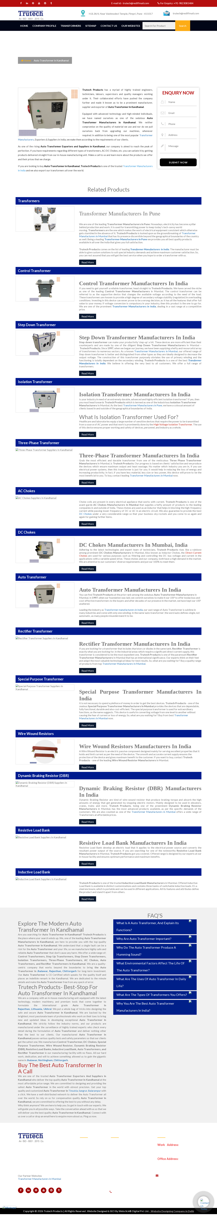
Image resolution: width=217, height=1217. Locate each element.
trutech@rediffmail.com (136, 3)
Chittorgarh (69, 970)
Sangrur (83, 1090)
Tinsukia (73, 1090)
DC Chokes (85, 513)
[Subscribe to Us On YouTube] (39, 3)
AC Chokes (119, 1173)
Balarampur (94, 1090)
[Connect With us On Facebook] (21, 3)
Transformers (71, 25)
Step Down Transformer (126, 1149)
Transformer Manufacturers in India (134, 306)
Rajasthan (55, 970)
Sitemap (90, 25)
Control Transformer (124, 1142)
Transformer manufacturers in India (123, 609)
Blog (84, 1181)
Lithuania (36, 1008)
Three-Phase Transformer (127, 1165)
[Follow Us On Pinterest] (33, 3)
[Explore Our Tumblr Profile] (51, 3)
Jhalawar (42, 970)
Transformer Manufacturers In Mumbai (124, 663)
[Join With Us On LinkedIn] (27, 3)
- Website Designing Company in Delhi (171, 1211)
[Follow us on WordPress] (45, 3)
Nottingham (45, 1060)
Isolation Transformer (125, 1157)
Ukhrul (47, 1008)
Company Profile (44, 25)
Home (24, 25)
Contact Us (109, 25)
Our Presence (89, 1165)
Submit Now (178, 162)
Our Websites (130, 25)
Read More (87, 262)
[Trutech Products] (31, 14)
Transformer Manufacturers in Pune (142, 405)
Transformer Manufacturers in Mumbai (156, 351)
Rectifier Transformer (125, 1181)
